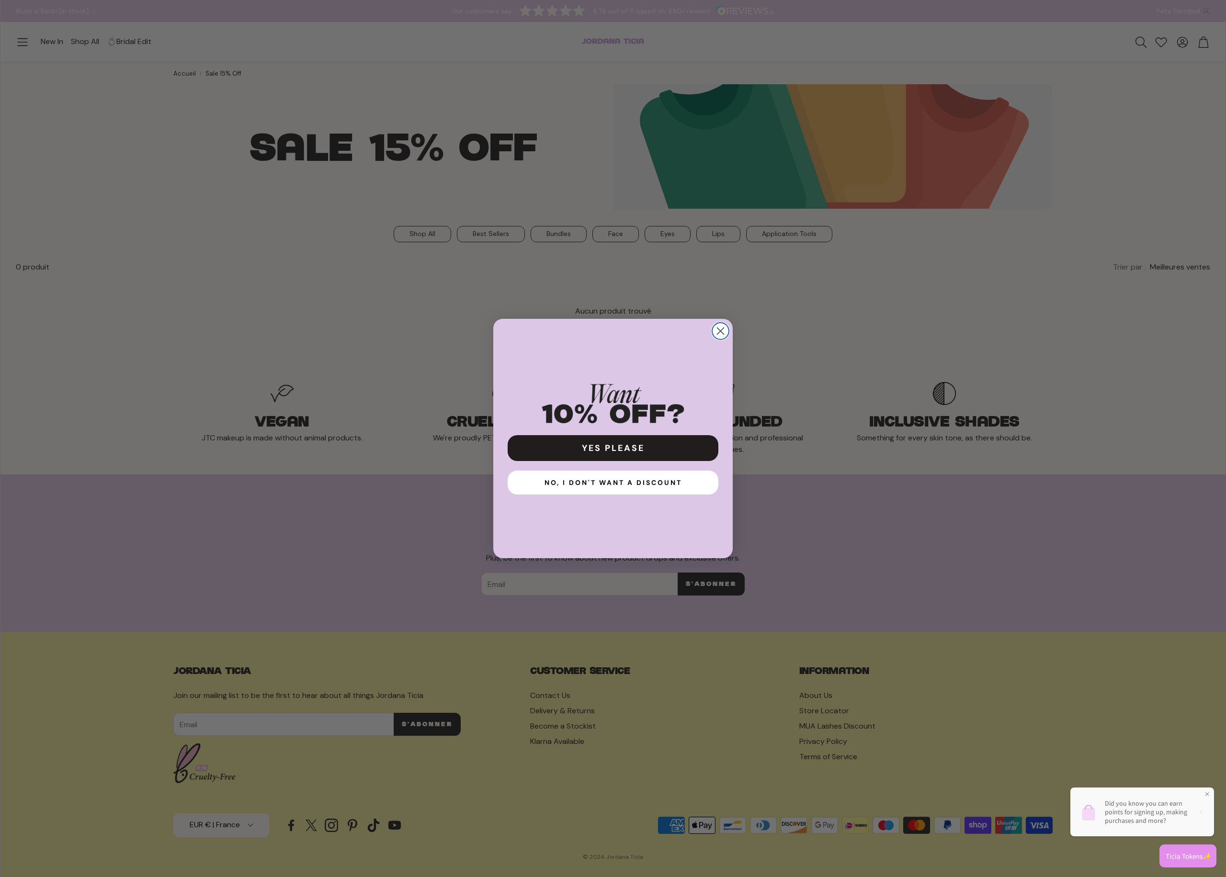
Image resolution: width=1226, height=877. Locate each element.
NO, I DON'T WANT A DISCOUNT (613, 482)
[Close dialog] (720, 331)
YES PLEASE (613, 448)
